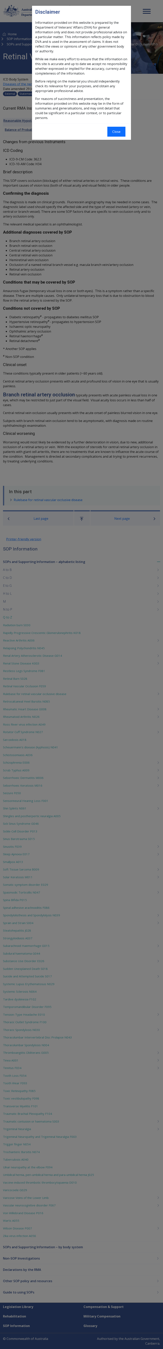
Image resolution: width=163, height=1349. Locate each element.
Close (116, 131)
